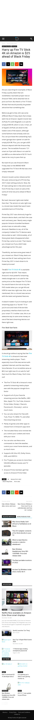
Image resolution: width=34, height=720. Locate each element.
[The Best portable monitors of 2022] (6, 562)
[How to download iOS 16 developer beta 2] (9, 668)
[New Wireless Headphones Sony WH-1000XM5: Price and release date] (6, 551)
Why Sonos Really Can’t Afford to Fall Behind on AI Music (21, 524)
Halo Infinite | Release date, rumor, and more (9, 505)
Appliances (5, 526)
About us (5, 712)
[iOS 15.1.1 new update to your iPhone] (25, 687)
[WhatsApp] (12, 64)
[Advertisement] (17, 18)
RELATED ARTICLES (9, 516)
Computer (4, 565)
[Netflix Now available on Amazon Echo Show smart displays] (17, 599)
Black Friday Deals (12, 43)
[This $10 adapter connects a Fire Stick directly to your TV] (6, 533)
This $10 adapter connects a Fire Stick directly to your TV (21, 533)
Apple (3, 672)
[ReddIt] (17, 64)
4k (8, 479)
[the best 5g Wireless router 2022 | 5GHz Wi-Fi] (6, 571)
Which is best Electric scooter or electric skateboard (19, 542)
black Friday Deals (7, 481)
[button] (3, 38)
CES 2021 (20, 672)
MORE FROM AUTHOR (23, 516)
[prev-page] (3, 579)
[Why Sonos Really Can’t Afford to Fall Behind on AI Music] (6, 524)
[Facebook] (4, 64)
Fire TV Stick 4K (14, 269)
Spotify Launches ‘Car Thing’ (21, 630)
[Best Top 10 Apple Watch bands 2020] (6, 642)
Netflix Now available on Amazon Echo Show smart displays (16, 614)
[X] (8, 64)
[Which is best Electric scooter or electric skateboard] (6, 542)
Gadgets (4, 609)
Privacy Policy (12, 712)
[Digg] (21, 64)
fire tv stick (17, 481)
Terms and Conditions (24, 712)
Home (3, 43)
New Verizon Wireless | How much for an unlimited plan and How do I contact (25, 507)
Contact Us (17, 714)
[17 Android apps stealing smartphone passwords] (6, 653)
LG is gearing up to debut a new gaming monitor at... (24, 676)
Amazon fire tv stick (16, 479)
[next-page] (6, 579)
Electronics (14, 46)
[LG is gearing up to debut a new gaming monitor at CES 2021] (25, 668)
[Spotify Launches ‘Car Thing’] (6, 633)
